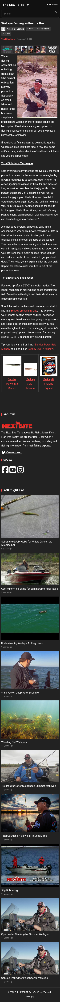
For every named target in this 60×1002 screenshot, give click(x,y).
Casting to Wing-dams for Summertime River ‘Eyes (29, 588)
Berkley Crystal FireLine (24, 310)
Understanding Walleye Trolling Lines (22, 643)
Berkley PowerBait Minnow (12, 384)
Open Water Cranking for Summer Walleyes (25, 934)
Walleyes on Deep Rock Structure (20, 692)
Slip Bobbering (9, 890)
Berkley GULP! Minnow (40, 348)
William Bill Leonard (15, 29)
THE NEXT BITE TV (15, 5)
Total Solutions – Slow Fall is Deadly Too (24, 835)
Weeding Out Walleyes (14, 742)
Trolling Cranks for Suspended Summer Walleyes (28, 785)
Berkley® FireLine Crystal (48, 384)
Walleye (6, 33)
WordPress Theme (41, 992)
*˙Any (29, 29)
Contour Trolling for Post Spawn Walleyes (24, 977)
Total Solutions (42, 29)
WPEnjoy (30, 996)
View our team (13, 452)
